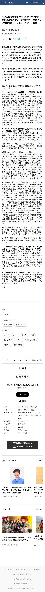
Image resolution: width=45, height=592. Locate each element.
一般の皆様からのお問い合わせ (22, 584)
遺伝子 (24, 335)
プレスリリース (16, 360)
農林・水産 (8, 325)
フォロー (22, 395)
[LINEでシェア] (18, 39)
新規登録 (35, 3)
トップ (5, 360)
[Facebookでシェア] (14, 39)
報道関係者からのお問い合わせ (22, 574)
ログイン (28, 3)
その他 (6, 314)
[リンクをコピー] (25, 39)
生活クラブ (8, 340)
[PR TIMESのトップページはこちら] (9, 3)
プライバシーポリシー (22, 569)
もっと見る (39, 460)
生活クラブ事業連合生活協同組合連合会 (22, 385)
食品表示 (33, 340)
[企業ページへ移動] (22, 377)
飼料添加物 (18, 345)
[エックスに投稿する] (10, 39)
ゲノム (15, 335)
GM (24, 340)
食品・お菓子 (21, 325)
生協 (17, 340)
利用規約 (37, 569)
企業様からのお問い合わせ (22, 579)
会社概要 (8, 569)
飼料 (32, 335)
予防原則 (7, 345)
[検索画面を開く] (42, 2)
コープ (6, 335)
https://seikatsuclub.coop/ (27, 407)
